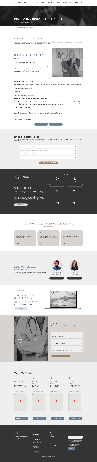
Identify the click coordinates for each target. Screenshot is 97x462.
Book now (20, 308)
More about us (20, 204)
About (37, 2)
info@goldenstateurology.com (19, 391)
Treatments (65, 2)
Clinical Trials (51, 2)
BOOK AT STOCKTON (75, 418)
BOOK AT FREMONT (58, 418)
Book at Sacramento (21, 418)
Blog (71, 2)
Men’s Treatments (17, 27)
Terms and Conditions (54, 447)
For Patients (43, 2)
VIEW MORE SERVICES (41, 124)
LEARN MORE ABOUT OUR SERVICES (48, 162)
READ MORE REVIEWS (48, 226)
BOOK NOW (55, 124)
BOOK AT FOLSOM (39, 418)
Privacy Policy (53, 445)
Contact (76, 2)
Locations (58, 2)
